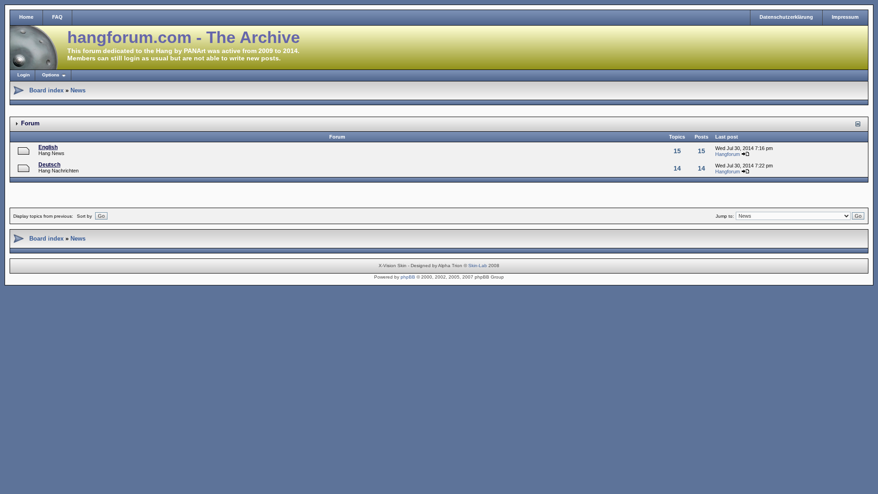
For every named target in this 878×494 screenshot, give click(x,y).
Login (23, 74)
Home (26, 17)
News (78, 90)
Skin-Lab (477, 265)
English (48, 147)
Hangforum (727, 154)
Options (50, 74)
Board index (46, 90)
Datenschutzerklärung (786, 17)
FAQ (57, 17)
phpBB (408, 276)
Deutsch (49, 164)
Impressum (845, 17)
